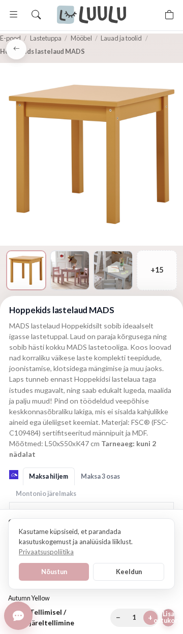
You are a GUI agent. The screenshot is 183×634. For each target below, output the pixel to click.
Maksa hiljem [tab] (48, 476)
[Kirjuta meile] (18, 616)
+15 (156, 269)
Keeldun (129, 572)
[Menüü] (13, 14)
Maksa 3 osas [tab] (100, 476)
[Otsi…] (36, 14)
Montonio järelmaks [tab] (46, 493)
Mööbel (81, 38)
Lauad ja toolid (121, 38)
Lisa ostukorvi (168, 617)
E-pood (10, 38)
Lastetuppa (46, 38)
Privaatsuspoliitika (46, 552)
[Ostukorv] (169, 14)
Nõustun (54, 572)
